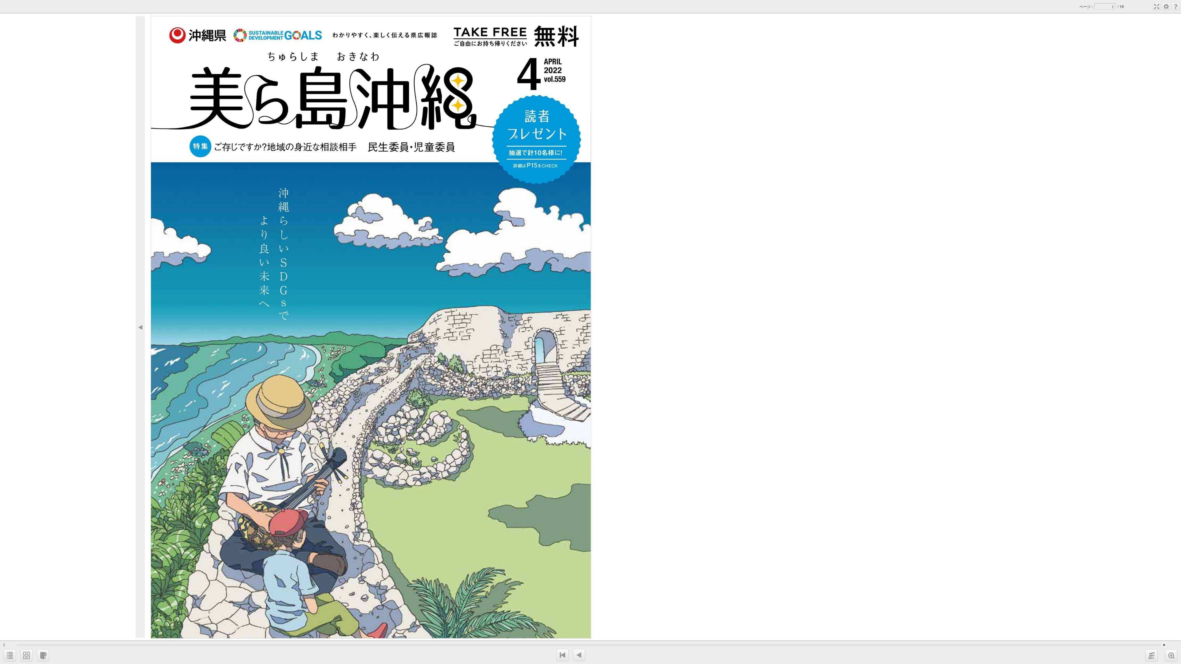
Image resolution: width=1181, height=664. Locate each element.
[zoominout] (1171, 655)
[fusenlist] (43, 655)
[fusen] (1151, 655)
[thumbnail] (26, 655)
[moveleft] (579, 655)
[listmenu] (10, 655)
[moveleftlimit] (562, 655)
